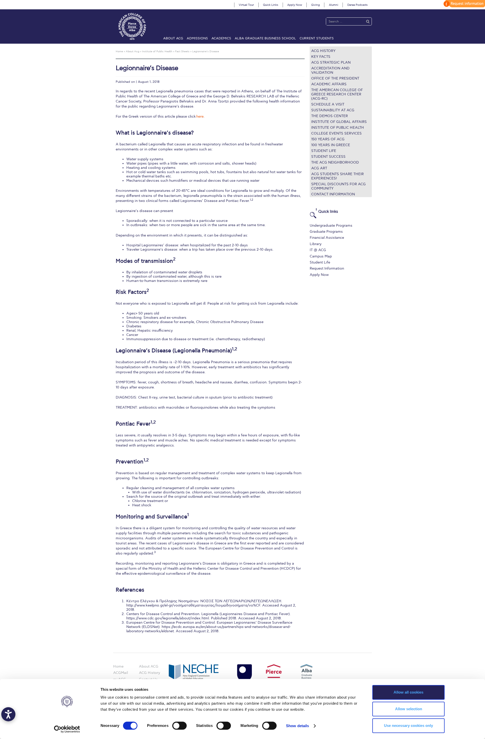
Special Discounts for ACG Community (338, 186)
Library (316, 244)
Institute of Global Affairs (339, 122)
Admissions (197, 38)
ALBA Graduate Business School (265, 38)
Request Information (327, 268)
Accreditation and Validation (330, 70)
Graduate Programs (326, 231)
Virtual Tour (246, 5)
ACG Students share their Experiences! (337, 176)
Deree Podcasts (357, 5)
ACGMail (120, 673)
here (200, 116)
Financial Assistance (327, 237)
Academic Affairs (329, 84)
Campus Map (321, 256)
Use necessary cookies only (408, 725)
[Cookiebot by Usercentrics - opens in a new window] (67, 729)
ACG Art (319, 168)
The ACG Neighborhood (335, 162)
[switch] (179, 726)
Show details (297, 726)
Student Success (328, 156)
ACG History (323, 51)
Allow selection (408, 709)
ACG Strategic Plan (331, 62)
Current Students (317, 38)
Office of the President (335, 78)
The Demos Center (329, 116)
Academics (221, 38)
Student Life (323, 151)
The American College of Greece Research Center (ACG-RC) (337, 94)
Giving (315, 5)
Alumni (333, 5)
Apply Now (294, 5)
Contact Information (333, 194)
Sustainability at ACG (332, 110)
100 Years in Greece (330, 145)
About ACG (173, 38)
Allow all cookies (408, 692)
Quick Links (270, 5)
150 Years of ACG (328, 139)
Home (118, 666)
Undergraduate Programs (331, 225)
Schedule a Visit (327, 104)
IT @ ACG (318, 250)
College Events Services (336, 133)
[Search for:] (343, 21)
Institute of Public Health (337, 127)
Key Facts (320, 57)
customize (463, 3)
